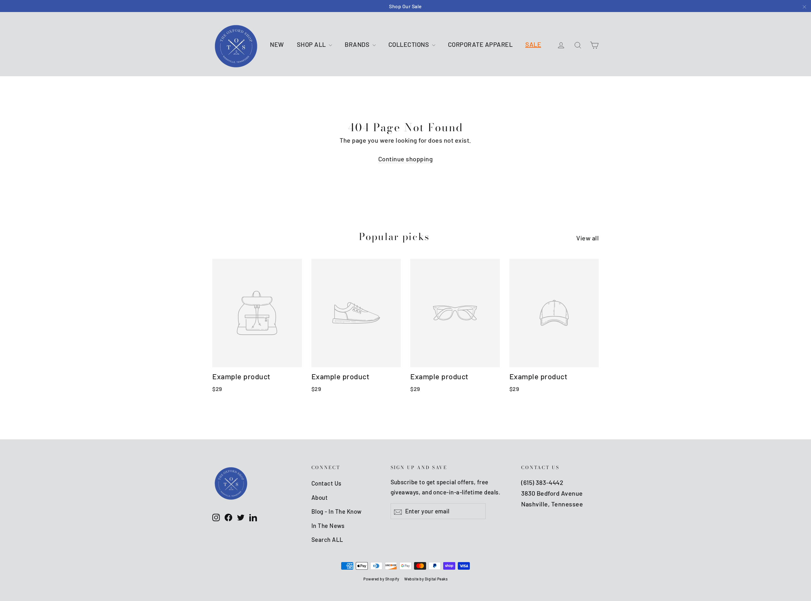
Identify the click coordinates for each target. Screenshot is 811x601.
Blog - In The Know (336, 511)
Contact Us (326, 483)
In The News (328, 525)
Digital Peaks (436, 579)
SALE (533, 44)
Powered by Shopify (381, 579)
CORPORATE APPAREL (480, 44)
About (319, 497)
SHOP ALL (312, 44)
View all (587, 238)
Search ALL (327, 539)
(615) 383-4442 (542, 482)
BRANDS (358, 44)
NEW (277, 44)
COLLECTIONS (409, 44)
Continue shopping (405, 159)
